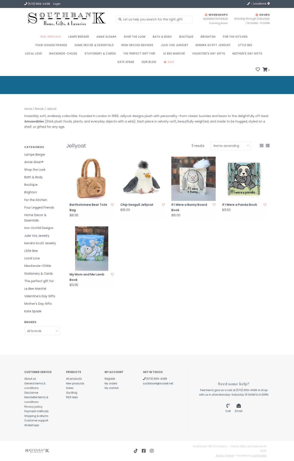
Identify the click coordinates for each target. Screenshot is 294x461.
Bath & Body (162, 37)
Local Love (33, 53)
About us (30, 379)
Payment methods (36, 411)
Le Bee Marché (174, 53)
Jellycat (51, 109)
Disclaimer (31, 392)
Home (28, 109)
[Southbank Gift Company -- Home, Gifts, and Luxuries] (52, 19)
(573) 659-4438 (156, 379)
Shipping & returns (36, 416)
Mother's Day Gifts (247, 53)
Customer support (36, 420)
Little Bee (245, 45)
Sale (170, 62)
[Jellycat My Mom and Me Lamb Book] (92, 248)
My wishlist (112, 388)
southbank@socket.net (158, 383)
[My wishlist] (258, 70)
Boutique (186, 37)
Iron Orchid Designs (137, 45)
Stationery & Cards (100, 53)
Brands (39, 109)
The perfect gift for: (139, 53)
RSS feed (72, 397)
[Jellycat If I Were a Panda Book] (244, 178)
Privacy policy (33, 406)
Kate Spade (126, 62)
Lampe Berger (78, 37)
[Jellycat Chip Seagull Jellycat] (142, 178)
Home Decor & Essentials (94, 45)
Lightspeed (259, 455)
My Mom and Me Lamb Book (87, 277)
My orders (111, 383)
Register (110, 379)
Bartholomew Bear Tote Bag (88, 207)
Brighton (208, 37)
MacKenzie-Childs (63, 53)
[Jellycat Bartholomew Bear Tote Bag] (92, 178)
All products (74, 379)
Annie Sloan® (106, 37)
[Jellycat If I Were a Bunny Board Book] (193, 178)
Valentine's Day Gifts (208, 53)
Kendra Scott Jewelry (213, 45)
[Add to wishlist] (112, 205)
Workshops (31, 425)
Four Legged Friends (51, 45)
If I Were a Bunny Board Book (189, 207)
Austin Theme (225, 455)
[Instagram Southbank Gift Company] (151, 451)
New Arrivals (50, 37)
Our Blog (149, 62)
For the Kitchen (235, 37)
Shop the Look (134, 37)
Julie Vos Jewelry (174, 45)
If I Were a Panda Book (239, 205)
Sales (69, 388)
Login (56, 4)
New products (75, 383)
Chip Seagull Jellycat (136, 205)
